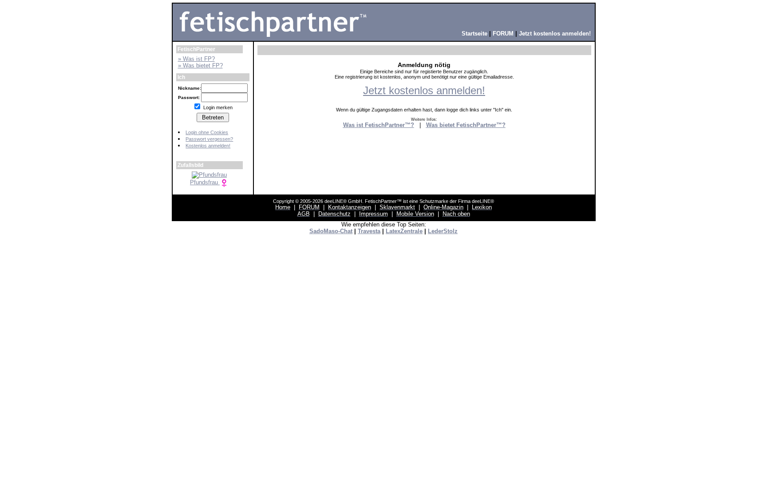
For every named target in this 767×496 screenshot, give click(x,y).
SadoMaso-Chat (330, 231)
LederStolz (443, 231)
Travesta (369, 231)
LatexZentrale (404, 231)
